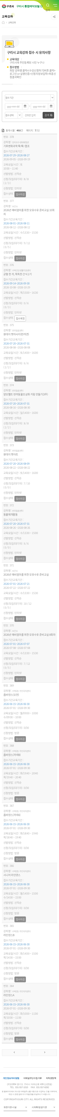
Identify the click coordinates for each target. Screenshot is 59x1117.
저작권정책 (51, 1078)
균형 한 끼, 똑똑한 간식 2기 (17, 274)
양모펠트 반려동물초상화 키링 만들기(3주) (25, 394)
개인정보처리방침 (11, 1078)
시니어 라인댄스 (11, 875)
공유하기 (54, 17)
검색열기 (48, 5)
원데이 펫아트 (10, 454)
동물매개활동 (10, 514)
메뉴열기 (55, 5)
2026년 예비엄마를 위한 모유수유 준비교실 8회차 (29, 634)
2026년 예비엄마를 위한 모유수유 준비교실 (26, 574)
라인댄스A (8, 995)
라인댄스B (8, 935)
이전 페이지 (15, 1052)
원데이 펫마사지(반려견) (16, 334)
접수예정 (20, 318)
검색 (47, 115)
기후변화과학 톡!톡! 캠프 (16, 146)
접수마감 (20, 194)
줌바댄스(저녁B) (11, 755)
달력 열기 (25, 106)
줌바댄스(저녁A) (11, 815)
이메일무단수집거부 (32, 1078)
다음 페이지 (44, 1052)
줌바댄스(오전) (11, 695)
